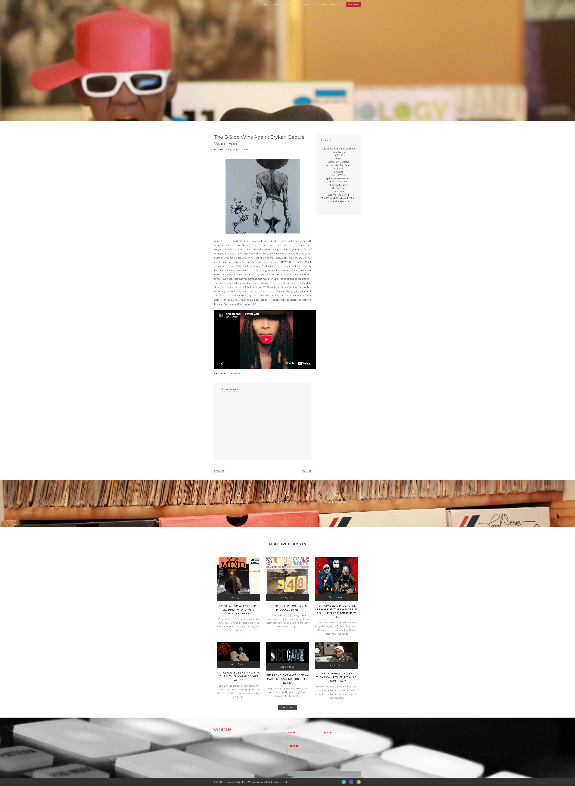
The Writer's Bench (338, 195)
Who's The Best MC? (338, 201)
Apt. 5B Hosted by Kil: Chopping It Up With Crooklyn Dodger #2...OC (238, 676)
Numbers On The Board (338, 165)
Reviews (336, 4)
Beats (276, 4)
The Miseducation (338, 185)
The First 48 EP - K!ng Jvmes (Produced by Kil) (287, 608)
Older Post (306, 471)
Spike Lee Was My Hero (338, 178)
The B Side (234, 373)
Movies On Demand (338, 162)
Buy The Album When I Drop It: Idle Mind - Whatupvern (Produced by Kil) (238, 610)
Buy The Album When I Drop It (338, 148)
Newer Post (219, 471)
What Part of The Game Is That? (338, 198)
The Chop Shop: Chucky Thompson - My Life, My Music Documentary (336, 677)
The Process (338, 188)
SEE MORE (286, 707)
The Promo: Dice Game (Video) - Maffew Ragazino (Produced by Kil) (287, 679)
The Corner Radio (338, 181)
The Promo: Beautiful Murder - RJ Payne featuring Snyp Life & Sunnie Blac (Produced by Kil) (336, 611)
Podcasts (291, 4)
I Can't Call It (338, 155)
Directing (320, 4)
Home (264, 4)
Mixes (305, 4)
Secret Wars (338, 175)
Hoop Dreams (338, 152)
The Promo (338, 191)
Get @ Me (353, 4)
